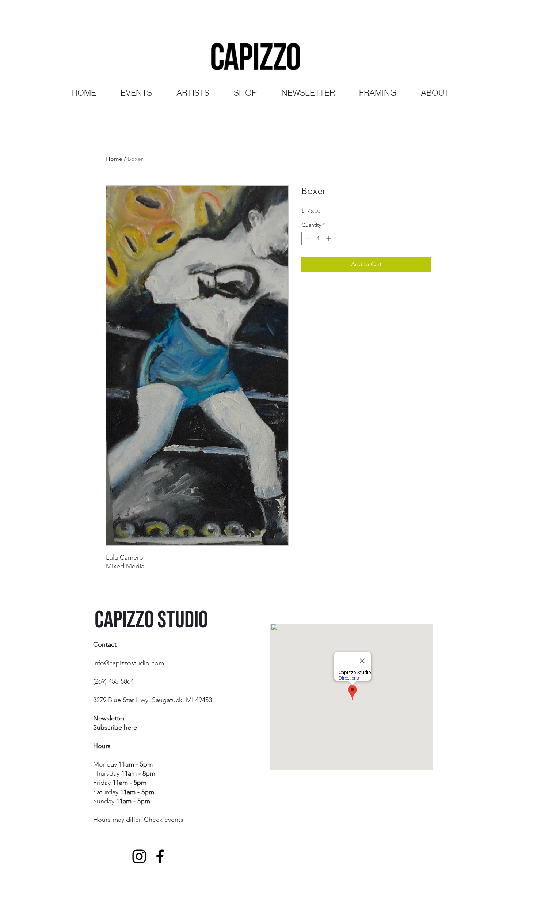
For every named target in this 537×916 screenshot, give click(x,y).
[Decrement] (307, 238)
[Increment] (329, 238)
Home (114, 158)
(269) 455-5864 (113, 681)
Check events (163, 819)
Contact (105, 644)
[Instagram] (139, 856)
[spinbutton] (318, 238)
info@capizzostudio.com (128, 663)
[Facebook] (160, 856)
